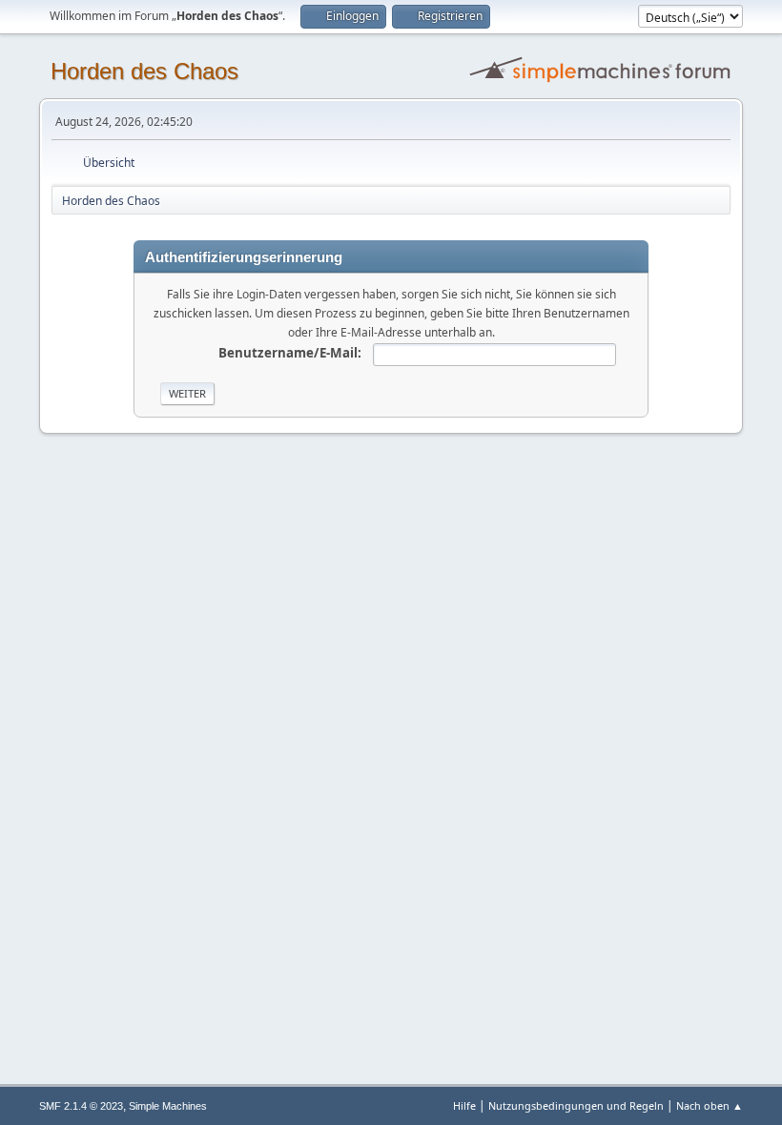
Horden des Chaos (144, 71)
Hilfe (464, 1105)
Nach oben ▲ (709, 1105)
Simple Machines (168, 1106)
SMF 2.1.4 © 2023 (81, 1106)
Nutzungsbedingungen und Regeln (576, 1105)
